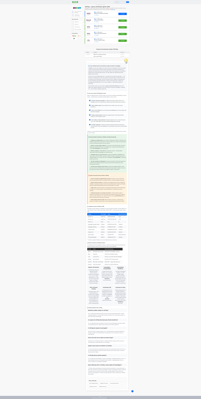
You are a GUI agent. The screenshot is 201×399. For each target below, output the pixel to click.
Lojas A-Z (100, 396)
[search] (127, 2)
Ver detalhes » (96, 21)
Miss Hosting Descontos (93, 383)
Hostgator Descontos (102, 386)
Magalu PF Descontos (104, 383)
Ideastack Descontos (93, 386)
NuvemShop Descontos (114, 383)
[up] (132, 391)
